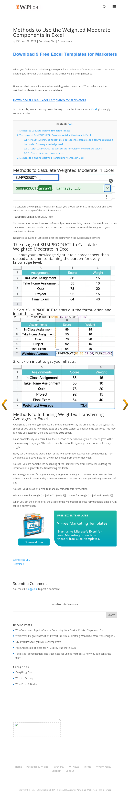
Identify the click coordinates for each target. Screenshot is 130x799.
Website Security (24, 678)
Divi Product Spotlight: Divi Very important (38, 641)
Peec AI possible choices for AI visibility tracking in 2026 (45, 647)
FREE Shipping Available (37, 733)
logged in (33, 589)
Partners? (58, 766)
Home (18, 766)
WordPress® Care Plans (65, 604)
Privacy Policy (103, 766)
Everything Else (47, 41)
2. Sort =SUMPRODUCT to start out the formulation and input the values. (63, 148)
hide (71, 124)
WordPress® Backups (27, 684)
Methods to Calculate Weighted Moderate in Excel (44, 130)
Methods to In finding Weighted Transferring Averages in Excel (50, 157)
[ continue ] (19, 563)
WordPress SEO (21, 559)
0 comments (65, 41)
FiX (17, 41)
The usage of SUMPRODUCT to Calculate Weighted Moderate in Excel (54, 135)
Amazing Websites (87, 789)
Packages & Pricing (37, 766)
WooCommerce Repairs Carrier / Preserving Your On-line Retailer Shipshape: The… (60, 630)
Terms (87, 766)
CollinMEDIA (48, 789)
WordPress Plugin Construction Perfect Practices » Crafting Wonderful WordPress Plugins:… (65, 636)
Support (56, 770)
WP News (74, 766)
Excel (94, 109)
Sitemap (107, 789)
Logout (70, 770)
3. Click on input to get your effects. (44, 153)
